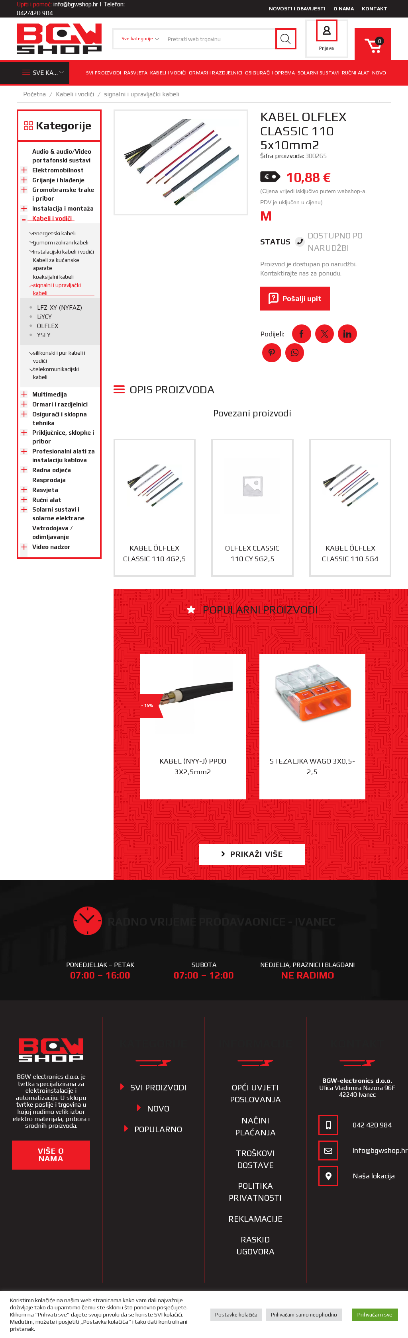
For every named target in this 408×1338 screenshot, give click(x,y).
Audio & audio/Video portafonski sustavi (61, 156)
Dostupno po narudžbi (335, 241)
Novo (379, 73)
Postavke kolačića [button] (236, 1315)
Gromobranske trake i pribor (63, 194)
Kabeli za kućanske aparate (56, 264)
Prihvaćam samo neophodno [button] (304, 1315)
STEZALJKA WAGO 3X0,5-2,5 (312, 766)
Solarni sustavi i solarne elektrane (58, 514)
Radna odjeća (51, 470)
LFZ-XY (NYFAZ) (59, 307)
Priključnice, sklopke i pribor (63, 437)
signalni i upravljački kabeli (141, 94)
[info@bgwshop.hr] (328, 1150)
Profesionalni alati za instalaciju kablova (63, 455)
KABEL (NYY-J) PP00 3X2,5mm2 (192, 766)
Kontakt (374, 9)
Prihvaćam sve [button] (374, 1314)
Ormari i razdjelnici (216, 73)
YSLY (44, 335)
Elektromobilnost (58, 170)
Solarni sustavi (318, 73)
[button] (252, 854)
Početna (34, 94)
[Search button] (286, 39)
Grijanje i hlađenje (58, 180)
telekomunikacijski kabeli (56, 373)
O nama (343, 9)
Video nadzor (51, 546)
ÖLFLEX (47, 325)
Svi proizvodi (104, 73)
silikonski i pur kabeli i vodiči (59, 357)
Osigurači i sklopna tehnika (59, 418)
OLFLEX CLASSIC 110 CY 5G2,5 (252, 553)
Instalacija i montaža (63, 208)
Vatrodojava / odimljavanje (52, 532)
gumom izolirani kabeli (60, 242)
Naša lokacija (374, 1176)
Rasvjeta (136, 73)
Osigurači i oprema (270, 73)
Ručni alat (356, 73)
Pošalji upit (302, 298)
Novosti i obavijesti (297, 9)
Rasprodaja (49, 480)
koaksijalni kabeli (53, 276)
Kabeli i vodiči (168, 73)
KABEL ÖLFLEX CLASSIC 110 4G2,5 (154, 553)
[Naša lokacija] (328, 1176)
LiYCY (44, 316)
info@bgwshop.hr (75, 4)
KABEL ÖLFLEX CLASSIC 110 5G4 (350, 553)
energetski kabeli (54, 233)
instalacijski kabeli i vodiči (63, 251)
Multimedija (49, 394)
